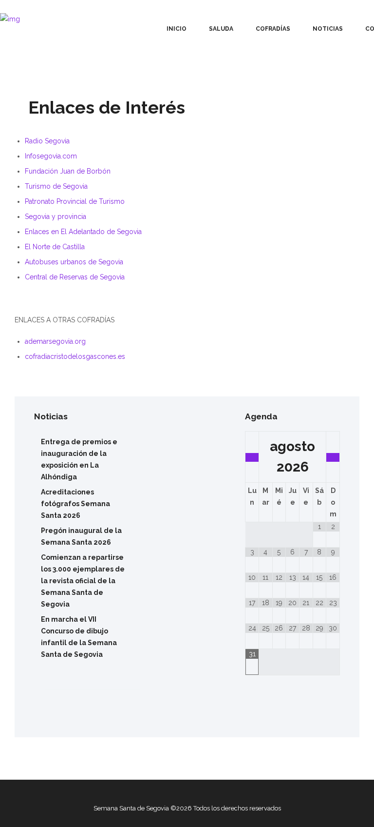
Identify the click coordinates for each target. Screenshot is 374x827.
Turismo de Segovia (56, 186)
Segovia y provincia (55, 216)
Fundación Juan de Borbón (68, 171)
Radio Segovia (47, 141)
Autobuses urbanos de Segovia (74, 262)
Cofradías (273, 28)
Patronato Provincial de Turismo (75, 201)
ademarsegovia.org (55, 341)
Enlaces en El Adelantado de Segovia (83, 232)
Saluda (221, 28)
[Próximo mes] (332, 457)
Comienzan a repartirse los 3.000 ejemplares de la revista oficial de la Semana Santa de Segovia (83, 580)
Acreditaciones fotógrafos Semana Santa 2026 (75, 503)
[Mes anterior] (252, 457)
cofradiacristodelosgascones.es (75, 356)
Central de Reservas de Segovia (75, 277)
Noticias (328, 28)
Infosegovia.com (51, 156)
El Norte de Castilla (55, 247)
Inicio (177, 28)
